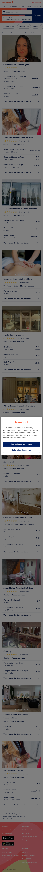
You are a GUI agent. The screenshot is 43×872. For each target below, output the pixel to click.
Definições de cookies (21, 450)
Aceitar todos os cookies (21, 444)
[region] (21, 436)
